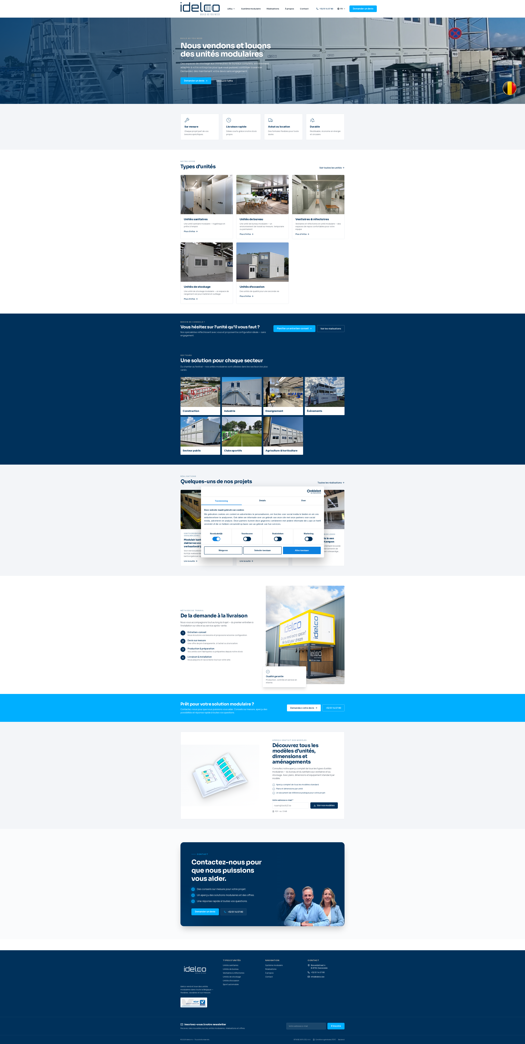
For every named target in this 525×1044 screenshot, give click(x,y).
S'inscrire (336, 1026)
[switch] (247, 539)
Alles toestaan (302, 550)
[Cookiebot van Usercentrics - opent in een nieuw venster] (309, 491)
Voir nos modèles (326, 805)
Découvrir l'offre (224, 80)
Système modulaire (274, 965)
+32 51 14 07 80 (326, 8)
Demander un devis (363, 8)
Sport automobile (231, 984)
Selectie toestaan (262, 550)
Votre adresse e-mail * (282, 800)
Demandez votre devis (302, 707)
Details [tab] (262, 500)
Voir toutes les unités (330, 167)
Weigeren (223, 550)
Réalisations (270, 969)
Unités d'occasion (231, 980)
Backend (341, 1040)
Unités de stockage (232, 976)
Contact (269, 976)
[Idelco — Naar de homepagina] (200, 8)
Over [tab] (303, 500)
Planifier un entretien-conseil (293, 328)
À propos (269, 973)
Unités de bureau (231, 969)
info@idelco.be (317, 976)
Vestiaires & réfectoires (233, 973)
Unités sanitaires (230, 965)
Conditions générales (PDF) (326, 1040)
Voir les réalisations (330, 328)
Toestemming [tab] (221, 501)
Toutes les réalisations (329, 482)
